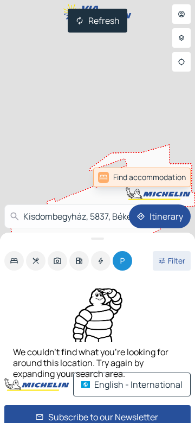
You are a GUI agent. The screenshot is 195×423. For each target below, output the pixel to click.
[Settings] (181, 38)
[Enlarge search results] (97, 239)
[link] (142, 177)
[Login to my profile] (181, 14)
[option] (14, 261)
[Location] (181, 62)
